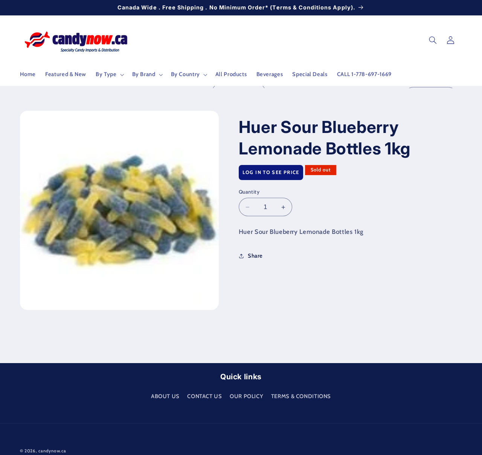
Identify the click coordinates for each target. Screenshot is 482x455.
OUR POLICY (246, 395)
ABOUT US (165, 395)
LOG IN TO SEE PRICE (271, 172)
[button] (109, 74)
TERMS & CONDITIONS (301, 395)
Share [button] (255, 255)
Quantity (249, 192)
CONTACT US (204, 395)
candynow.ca (52, 450)
